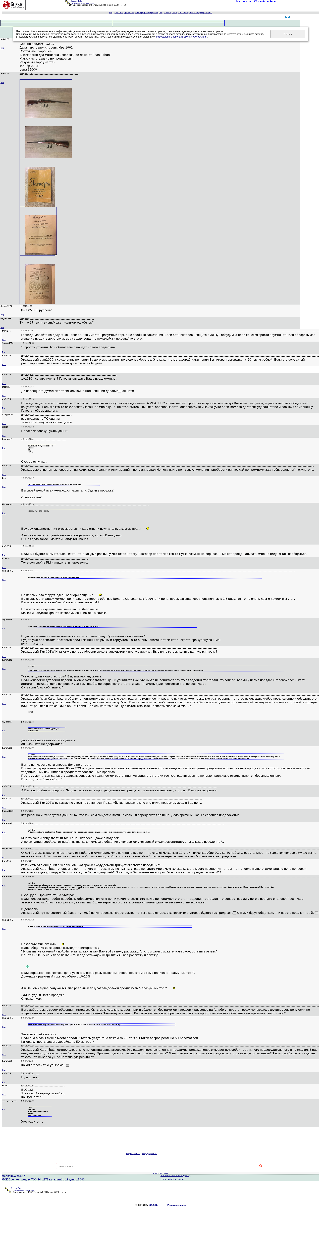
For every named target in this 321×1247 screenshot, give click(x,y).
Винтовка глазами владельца (175, 1175)
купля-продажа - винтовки (83, 3)
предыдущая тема (149, 1154)
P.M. (2, 48)
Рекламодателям (176, 1205)
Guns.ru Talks (76, 1)
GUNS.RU (153, 1205)
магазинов (183, 13)
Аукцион (208, 13)
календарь (157, 13)
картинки (146, 13)
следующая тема (133, 1154)
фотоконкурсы (196, 13)
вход (111, 13)
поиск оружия (170, 13)
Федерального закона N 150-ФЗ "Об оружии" (181, 36)
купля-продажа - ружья (172, 1179)
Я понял (288, 34)
